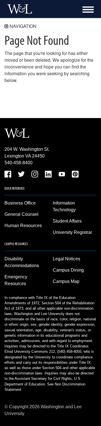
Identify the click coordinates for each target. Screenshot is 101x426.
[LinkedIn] (48, 175)
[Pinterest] (75, 175)
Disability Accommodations (21, 262)
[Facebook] (7, 175)
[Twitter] (21, 175)
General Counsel (21, 214)
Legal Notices (66, 258)
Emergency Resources (15, 280)
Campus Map (66, 281)
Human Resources (23, 225)
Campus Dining (68, 270)
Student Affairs (67, 221)
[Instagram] (34, 175)
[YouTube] (61, 175)
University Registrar (72, 232)
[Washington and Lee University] (18, 9)
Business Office (20, 203)
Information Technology (64, 206)
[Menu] (88, 9)
